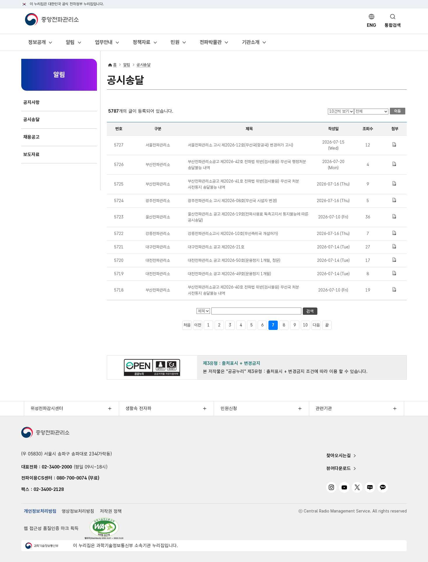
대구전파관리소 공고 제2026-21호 (216, 247)
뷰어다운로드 (338, 468)
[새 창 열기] (104, 528)
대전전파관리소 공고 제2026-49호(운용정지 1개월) (229, 273)
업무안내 (103, 44)
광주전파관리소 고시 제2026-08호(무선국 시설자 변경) (232, 200)
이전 (197, 325)
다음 (316, 325)
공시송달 (144, 64)
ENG (371, 25)
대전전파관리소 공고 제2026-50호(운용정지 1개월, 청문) (234, 260)
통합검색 (393, 25)
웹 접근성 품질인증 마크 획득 (51, 528)
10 (305, 325)
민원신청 (229, 408)
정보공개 (37, 44)
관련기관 (324, 408)
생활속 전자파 (138, 408)
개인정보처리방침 (40, 511)
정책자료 (141, 44)
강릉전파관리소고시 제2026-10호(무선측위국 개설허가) (233, 233)
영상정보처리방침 (78, 511)
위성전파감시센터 (47, 408)
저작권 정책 (111, 511)
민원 (174, 44)
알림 (70, 44)
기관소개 (250, 44)
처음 (186, 325)
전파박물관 (210, 44)
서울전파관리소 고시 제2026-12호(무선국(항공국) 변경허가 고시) (240, 145)
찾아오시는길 (338, 455)
